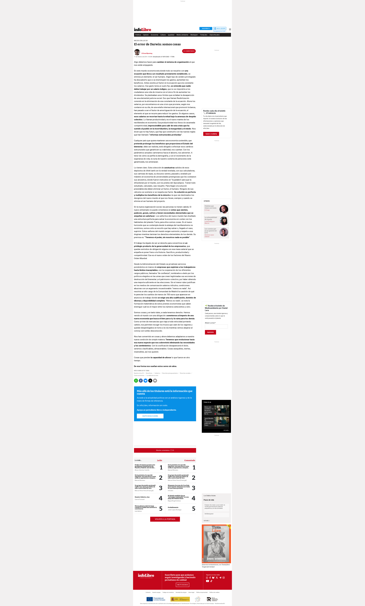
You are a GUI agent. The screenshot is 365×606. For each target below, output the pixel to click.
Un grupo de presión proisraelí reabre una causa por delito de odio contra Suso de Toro (145, 487)
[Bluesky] (213, 578)
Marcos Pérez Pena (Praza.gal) (144, 490)
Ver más (206, 520)
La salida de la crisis (152, 375)
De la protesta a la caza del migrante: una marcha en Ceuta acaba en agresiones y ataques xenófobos (145, 477)
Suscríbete (206, 28)
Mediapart (194, 35)
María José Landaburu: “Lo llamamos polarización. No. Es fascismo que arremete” (209, 410)
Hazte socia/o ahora (150, 416)
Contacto (148, 592)
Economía (154, 35)
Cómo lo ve (207, 402)
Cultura (163, 35)
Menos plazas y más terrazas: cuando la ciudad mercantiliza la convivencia (146, 507)
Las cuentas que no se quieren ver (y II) (211, 231)
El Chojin (207, 210)
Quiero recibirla (211, 134)
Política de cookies (214, 592)
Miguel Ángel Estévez (174, 501)
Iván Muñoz (138, 511)
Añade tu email (210, 323)
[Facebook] (210, 577)
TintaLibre (203, 35)
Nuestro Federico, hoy (142, 497)
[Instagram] (224, 578)
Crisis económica (139, 375)
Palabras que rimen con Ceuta (210, 207)
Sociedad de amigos (181, 592)
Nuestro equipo (156, 592)
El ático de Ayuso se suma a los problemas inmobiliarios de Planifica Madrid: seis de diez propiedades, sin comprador (145, 467)
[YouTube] (207, 581)
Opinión (146, 35)
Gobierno (157, 373)
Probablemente (173, 507)
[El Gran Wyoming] (137, 52)
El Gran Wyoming (147, 53)
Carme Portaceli (139, 499)
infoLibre (170, 490)
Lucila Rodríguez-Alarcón (210, 222)
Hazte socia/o (182, 585)
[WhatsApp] (207, 578)
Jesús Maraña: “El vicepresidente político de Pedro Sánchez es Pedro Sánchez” (209, 422)
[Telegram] (220, 578)
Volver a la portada (165, 519)
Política (138, 35)
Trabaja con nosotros (168, 592)
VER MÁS (226, 430)
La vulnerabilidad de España (211, 218)
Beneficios (149, 373)
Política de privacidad (201, 592)
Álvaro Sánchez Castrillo (142, 470)
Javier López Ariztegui (174, 510)
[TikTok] (211, 581)
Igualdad (171, 35)
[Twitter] (217, 578)
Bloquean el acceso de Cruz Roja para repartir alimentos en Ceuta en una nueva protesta (179, 487)
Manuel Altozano (140, 480)
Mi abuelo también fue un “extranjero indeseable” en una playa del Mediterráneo (178, 497)
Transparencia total (219, 31)
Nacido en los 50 (139, 373)
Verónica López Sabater (209, 235)
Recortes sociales (185, 373)
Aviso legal (191, 592)
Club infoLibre (214, 35)
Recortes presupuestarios (170, 373)
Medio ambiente (182, 35)
